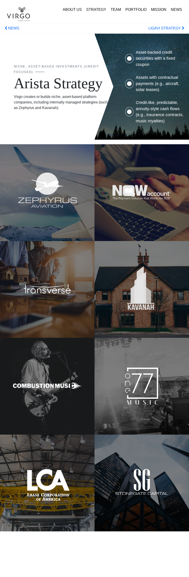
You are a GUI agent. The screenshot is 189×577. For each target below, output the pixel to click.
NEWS (13, 28)
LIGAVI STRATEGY (165, 28)
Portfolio (136, 10)
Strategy (96, 10)
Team (116, 10)
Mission (158, 10)
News (176, 10)
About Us (72, 10)
